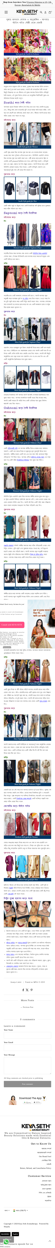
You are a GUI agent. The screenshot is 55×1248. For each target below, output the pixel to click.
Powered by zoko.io (7, 647)
